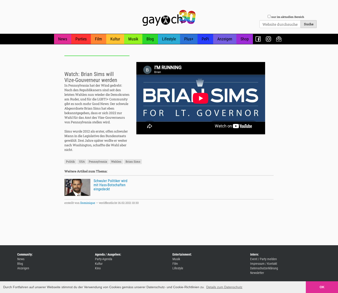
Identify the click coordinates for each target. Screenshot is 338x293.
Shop (245, 39)
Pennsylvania (98, 161)
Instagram (268, 39)
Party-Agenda (103, 259)
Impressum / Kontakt (263, 263)
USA (82, 161)
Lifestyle (169, 39)
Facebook (258, 39)
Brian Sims (133, 161)
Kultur (115, 39)
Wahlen (116, 161)
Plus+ (188, 39)
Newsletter (279, 39)
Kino (98, 268)
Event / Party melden (263, 259)
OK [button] (322, 287)
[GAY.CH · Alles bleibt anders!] (169, 18)
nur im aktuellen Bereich (287, 17)
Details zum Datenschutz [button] (224, 287)
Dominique (87, 203)
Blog (150, 39)
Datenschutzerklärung (264, 268)
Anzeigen (224, 39)
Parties (81, 39)
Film (98, 39)
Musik (133, 39)
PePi (205, 39)
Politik (70, 161)
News (62, 39)
